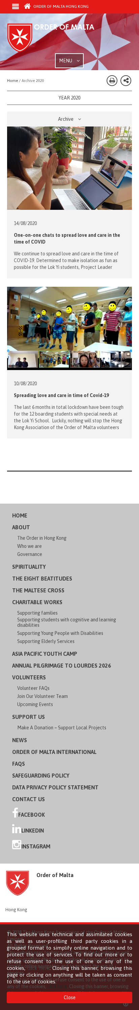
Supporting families (37, 613)
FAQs (18, 763)
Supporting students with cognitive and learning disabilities (66, 622)
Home (19, 515)
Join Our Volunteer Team (42, 696)
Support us (28, 717)
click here (38, 968)
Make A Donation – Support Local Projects (61, 727)
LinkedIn (32, 830)
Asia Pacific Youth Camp (44, 653)
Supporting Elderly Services (46, 641)
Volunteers (29, 677)
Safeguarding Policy (41, 775)
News (19, 740)
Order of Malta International (54, 752)
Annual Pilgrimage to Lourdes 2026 (61, 665)
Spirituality (29, 566)
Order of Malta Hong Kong (60, 6)
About (21, 527)
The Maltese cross (38, 590)
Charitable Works (37, 602)
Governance (29, 554)
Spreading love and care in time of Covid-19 (61, 395)
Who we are (29, 546)
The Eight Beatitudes (42, 578)
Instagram (35, 846)
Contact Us (28, 799)
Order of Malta (57, 38)
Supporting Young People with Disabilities (60, 633)
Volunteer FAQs (33, 688)
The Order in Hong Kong (41, 538)
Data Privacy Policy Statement (55, 787)
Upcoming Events (35, 704)
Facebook (31, 815)
